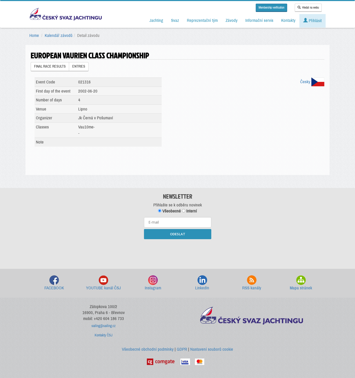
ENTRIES (78, 66)
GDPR (182, 349)
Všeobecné (171, 211)
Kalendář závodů (59, 35)
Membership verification (271, 7)
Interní (191, 211)
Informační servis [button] (259, 20)
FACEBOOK (54, 288)
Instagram (153, 288)
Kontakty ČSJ (104, 335)
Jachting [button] (156, 20)
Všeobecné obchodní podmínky (148, 349)
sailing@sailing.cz (103, 326)
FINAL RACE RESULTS (50, 66)
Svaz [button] (175, 20)
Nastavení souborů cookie (211, 349)
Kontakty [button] (288, 20)
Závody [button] (232, 20)
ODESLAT (177, 234)
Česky (305, 82)
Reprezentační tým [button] (202, 20)
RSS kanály (251, 288)
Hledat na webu (310, 7)
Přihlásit (315, 20)
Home (34, 35)
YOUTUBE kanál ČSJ (103, 288)
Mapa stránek (301, 288)
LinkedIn (202, 288)
